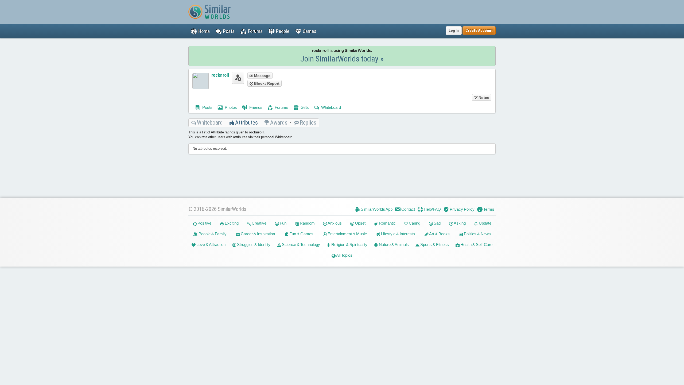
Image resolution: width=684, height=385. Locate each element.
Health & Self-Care (476, 244)
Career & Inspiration (257, 234)
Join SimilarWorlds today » (342, 58)
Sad (437, 223)
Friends (255, 107)
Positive (204, 223)
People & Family (212, 234)
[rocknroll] (201, 81)
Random (307, 223)
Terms (488, 209)
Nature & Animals (393, 244)
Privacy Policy (462, 209)
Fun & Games (301, 234)
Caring (414, 223)
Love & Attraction (211, 244)
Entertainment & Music (347, 234)
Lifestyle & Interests (397, 234)
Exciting (231, 223)
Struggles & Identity (253, 244)
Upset (360, 223)
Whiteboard (330, 107)
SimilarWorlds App (376, 209)
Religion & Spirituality (349, 244)
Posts (206, 107)
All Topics (344, 255)
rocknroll (220, 75)
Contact (408, 209)
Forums (281, 107)
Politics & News (477, 234)
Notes (483, 97)
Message (261, 76)
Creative (258, 223)
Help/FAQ (432, 209)
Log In (454, 30)
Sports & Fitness (434, 244)
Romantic (387, 223)
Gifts (304, 107)
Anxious (334, 223)
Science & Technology (300, 244)
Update (484, 223)
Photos (230, 107)
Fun (282, 223)
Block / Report (266, 83)
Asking (459, 223)
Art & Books (439, 234)
